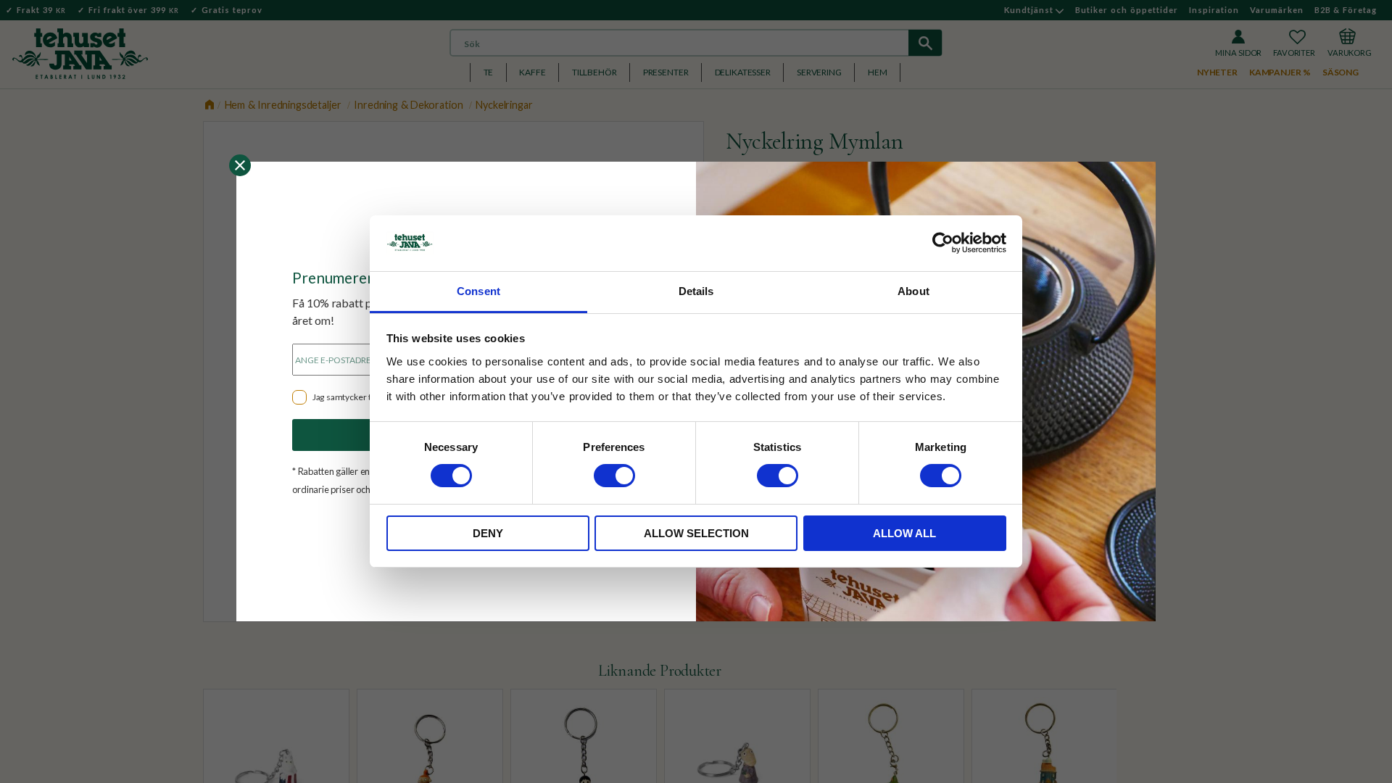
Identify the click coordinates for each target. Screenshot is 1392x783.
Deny (488, 533)
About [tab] (913, 291)
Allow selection (696, 533)
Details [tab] (696, 291)
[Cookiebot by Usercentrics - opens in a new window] (942, 243)
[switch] (614, 475)
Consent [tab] (478, 291)
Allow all (904, 533)
